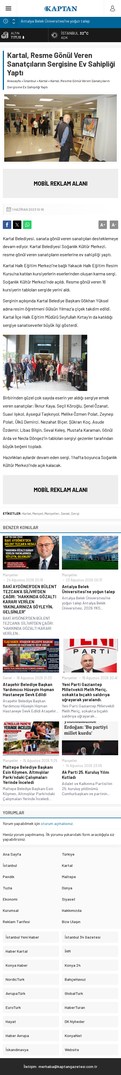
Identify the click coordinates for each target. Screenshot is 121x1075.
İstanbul (30, 81)
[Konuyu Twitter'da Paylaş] (17, 225)
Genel (7, 678)
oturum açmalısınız (57, 823)
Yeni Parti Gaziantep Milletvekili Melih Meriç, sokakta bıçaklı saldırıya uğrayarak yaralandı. (86, 692)
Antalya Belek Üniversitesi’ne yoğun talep (55, 21)
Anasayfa (14, 81)
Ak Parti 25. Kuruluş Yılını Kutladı (85, 775)
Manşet (37, 513)
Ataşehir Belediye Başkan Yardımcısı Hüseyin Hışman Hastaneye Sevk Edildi (28, 689)
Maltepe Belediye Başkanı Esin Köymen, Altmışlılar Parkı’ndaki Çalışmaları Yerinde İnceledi (28, 774)
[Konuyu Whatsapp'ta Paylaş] (27, 225)
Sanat (65, 513)
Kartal (43, 81)
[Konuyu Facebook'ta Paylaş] (7, 225)
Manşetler (51, 513)
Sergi (75, 513)
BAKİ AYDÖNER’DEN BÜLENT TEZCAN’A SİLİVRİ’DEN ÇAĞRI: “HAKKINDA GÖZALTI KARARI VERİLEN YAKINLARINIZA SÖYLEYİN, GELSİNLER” (30, 599)
